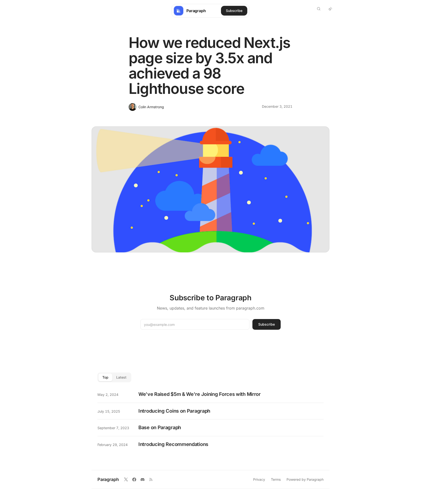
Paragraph (108, 479)
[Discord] (142, 479)
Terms (276, 479)
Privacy (259, 479)
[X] (126, 479)
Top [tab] (105, 377)
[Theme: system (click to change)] (330, 9)
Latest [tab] (121, 377)
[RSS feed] (150, 479)
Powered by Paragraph (305, 479)
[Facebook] (134, 479)
